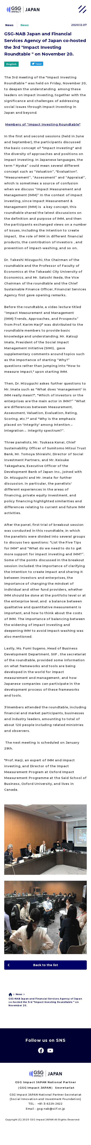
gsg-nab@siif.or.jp (51, 1108)
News (19, 994)
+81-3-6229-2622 (50, 1103)
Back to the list (45, 965)
